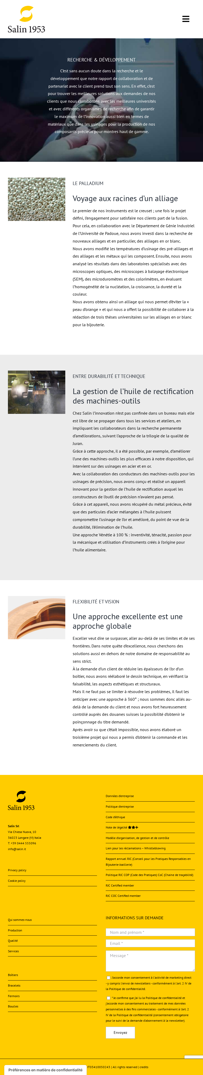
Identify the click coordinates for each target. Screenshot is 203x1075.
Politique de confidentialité (127, 989)
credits (144, 1067)
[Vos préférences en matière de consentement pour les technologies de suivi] (45, 1070)
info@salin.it (17, 849)
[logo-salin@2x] (26, 8)
